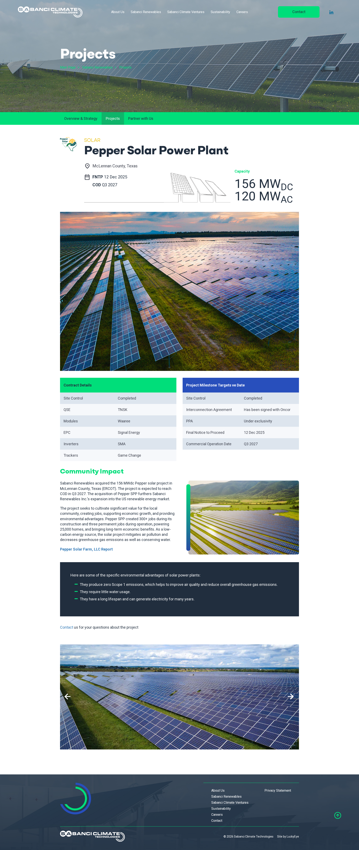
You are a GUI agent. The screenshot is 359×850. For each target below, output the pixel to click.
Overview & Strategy (80, 118)
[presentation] (67, 697)
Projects (125, 67)
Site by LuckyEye (288, 836)
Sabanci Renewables (146, 12)
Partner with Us (140, 118)
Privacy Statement (277, 790)
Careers (242, 12)
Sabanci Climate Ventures (185, 12)
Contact (298, 12)
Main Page (68, 67)
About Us (117, 12)
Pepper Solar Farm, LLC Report (86, 549)
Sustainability (220, 12)
